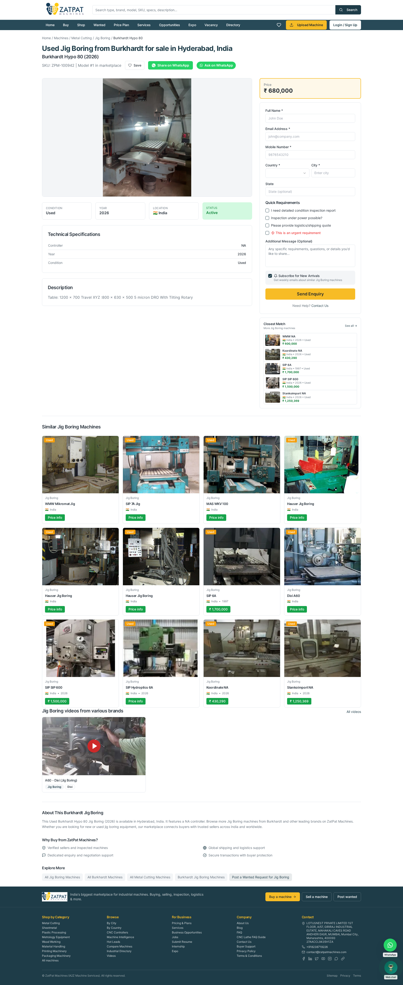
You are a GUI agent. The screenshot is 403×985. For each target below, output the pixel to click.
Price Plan (121, 25)
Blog (240, 927)
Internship (178, 946)
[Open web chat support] (390, 967)
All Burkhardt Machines (104, 877)
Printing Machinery (54, 951)
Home (50, 25)
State (269, 184)
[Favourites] (279, 25)
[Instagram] (330, 958)
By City (111, 923)
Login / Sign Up (345, 25)
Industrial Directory (119, 951)
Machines (61, 38)
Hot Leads (113, 941)
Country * (272, 165)
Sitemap (332, 975)
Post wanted (347, 897)
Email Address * (277, 129)
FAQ (239, 932)
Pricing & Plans (181, 923)
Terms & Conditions (249, 955)
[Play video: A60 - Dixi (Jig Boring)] (94, 746)
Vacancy (211, 25)
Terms (357, 975)
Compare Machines (119, 946)
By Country (114, 927)
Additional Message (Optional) (288, 241)
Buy (66, 25)
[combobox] (287, 173)
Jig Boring (102, 38)
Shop (81, 25)
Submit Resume (182, 941)
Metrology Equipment (56, 937)
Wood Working (51, 941)
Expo (192, 25)
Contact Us (319, 306)
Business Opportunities (187, 932)
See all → (351, 325)
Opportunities (169, 25)
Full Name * (274, 110)
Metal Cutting (81, 38)
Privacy (345, 975)
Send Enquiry (310, 293)
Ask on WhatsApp (219, 65)
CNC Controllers (117, 932)
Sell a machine (317, 897)
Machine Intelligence (120, 937)
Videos (111, 955)
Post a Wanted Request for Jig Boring (260, 877)
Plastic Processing (54, 932)
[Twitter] (317, 958)
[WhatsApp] (336, 958)
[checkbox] (267, 210)
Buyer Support (246, 946)
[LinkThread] (343, 958)
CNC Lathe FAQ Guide (251, 937)
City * (315, 165)
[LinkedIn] (310, 958)
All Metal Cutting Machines (150, 877)
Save (137, 65)
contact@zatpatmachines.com (326, 952)
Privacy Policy (246, 951)
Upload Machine (310, 25)
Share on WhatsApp (173, 65)
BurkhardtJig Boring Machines (201, 877)
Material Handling (53, 946)
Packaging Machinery (56, 955)
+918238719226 (317, 947)
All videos (354, 712)
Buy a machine (280, 897)
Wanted (99, 25)
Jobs (175, 937)
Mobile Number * (278, 147)
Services (144, 25)
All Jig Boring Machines (62, 877)
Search (352, 10)
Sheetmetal (49, 927)
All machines (50, 960)
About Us (243, 923)
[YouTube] (323, 958)
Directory (233, 25)
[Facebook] (304, 958)
